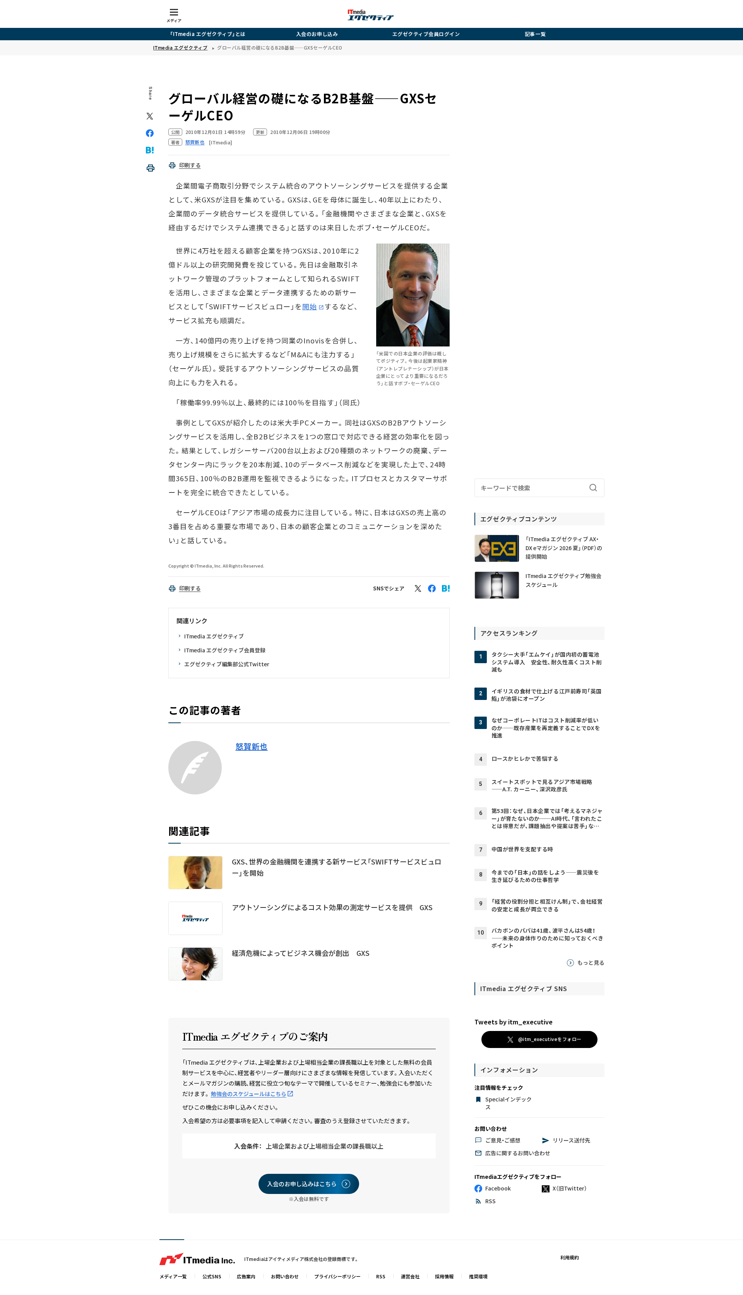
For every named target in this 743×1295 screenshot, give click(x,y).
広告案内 (246, 1276)
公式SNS (211, 1276)
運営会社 (410, 1276)
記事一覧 (535, 34)
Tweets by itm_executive (513, 1021)
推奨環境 (478, 1276)
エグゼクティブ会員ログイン (426, 34)
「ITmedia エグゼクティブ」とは (208, 34)
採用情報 (444, 1276)
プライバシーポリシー (337, 1276)
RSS (380, 1276)
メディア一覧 (173, 1276)
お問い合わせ (285, 1276)
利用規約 (569, 1257)
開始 (309, 306)
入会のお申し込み (317, 34)
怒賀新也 (252, 746)
